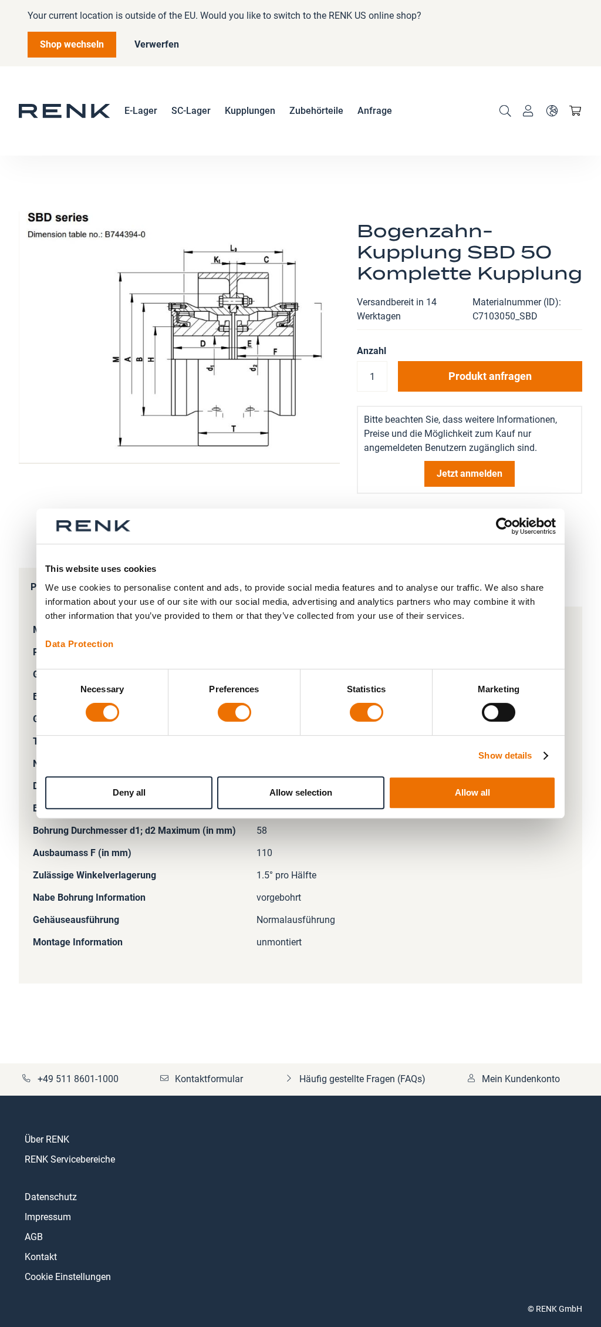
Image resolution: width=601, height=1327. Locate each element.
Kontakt (41, 1256)
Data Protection (79, 644)
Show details (505, 755)
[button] (552, 111)
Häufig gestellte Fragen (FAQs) (362, 1078)
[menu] (258, 111)
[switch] (234, 713)
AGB (34, 1236)
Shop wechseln (72, 44)
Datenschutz (51, 1197)
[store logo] (64, 111)
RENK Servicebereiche (70, 1159)
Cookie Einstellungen (68, 1276)
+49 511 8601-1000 (78, 1078)
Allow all (472, 792)
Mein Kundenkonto (521, 1078)
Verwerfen (156, 44)
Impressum (48, 1216)
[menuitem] (140, 111)
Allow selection (300, 792)
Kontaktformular (209, 1078)
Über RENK (47, 1139)
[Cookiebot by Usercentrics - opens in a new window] (504, 526)
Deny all (129, 792)
